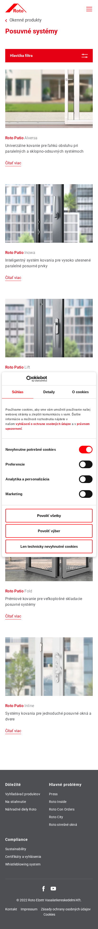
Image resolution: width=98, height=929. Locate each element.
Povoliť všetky (49, 516)
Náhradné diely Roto (21, 809)
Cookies (49, 914)
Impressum (29, 909)
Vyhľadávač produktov (22, 794)
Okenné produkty (26, 20)
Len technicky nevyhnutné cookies (49, 546)
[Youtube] (53, 888)
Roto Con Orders (62, 809)
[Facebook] (43, 888)
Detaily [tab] (49, 392)
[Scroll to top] (89, 920)
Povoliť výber (49, 531)
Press (53, 794)
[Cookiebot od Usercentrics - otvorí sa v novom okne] (26, 379)
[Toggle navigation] (89, 9)
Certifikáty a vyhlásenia (23, 857)
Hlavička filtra (21, 56)
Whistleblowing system (22, 864)
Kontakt (11, 909)
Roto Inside (57, 802)
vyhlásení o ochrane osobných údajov (43, 424)
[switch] (86, 464)
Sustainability (15, 849)
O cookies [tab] (80, 392)
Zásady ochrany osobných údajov (66, 909)
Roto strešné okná (63, 825)
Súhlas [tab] (18, 392)
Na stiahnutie (15, 802)
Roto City (56, 817)
